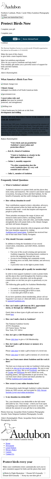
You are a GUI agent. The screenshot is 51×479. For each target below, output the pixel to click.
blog (19, 370)
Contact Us (10, 454)
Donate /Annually (35, 473)
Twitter (10, 372)
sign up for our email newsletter (25, 368)
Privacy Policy (11, 450)
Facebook (33, 370)
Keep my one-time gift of (31, 476)
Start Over (18, 17)
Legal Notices (11, 448)
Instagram (20, 372)
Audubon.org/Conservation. (16, 232)
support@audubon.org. (16, 301)
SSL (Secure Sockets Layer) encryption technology (26, 391)
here (12, 314)
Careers (8, 452)
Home (8, 443)
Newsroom (10, 446)
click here (14, 339)
